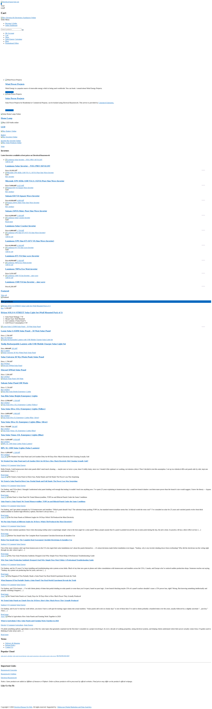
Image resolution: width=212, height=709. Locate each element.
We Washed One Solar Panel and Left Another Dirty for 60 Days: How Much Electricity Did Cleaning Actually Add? (44, 461)
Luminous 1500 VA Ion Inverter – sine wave (25, 282)
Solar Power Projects (14, 98)
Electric (3, 625)
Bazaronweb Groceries (9, 670)
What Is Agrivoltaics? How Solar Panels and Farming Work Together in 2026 (30, 621)
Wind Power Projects (14, 84)
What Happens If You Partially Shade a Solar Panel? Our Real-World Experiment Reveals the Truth (38, 580)
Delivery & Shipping (12, 643)
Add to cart (9, 162)
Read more (9, 222)
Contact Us (9, 647)
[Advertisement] (106, 61)
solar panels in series (44, 656)
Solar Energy (21, 465)
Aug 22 (3, 497)
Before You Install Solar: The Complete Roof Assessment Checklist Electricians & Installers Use (36, 540)
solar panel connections (33, 656)
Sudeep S (4, 465)
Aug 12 (3, 556)
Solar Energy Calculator (13, 39)
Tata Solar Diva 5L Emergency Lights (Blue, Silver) (24, 422)
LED (3, 127)
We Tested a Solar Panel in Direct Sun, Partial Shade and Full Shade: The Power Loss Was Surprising (39, 481)
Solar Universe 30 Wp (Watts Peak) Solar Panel (22, 357)
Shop (7, 37)
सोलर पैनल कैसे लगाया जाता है (63, 656)
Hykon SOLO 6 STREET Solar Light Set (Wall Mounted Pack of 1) (32, 312)
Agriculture (19, 625)
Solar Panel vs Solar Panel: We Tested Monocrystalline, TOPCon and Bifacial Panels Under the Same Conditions (43, 501)
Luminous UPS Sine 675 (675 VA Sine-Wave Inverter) (29, 241)
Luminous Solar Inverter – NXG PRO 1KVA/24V (27, 166)
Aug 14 (3, 536)
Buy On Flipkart (6, 338)
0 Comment (12, 465)
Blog (7, 41)
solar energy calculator (6, 656)
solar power (53, 656)
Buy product (9, 192)
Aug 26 (3, 477)
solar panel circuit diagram (19, 656)
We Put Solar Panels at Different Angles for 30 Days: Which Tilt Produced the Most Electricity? (36, 522)
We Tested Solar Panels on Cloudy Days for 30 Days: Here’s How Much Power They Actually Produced (39, 600)
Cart (6, 35)
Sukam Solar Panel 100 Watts (14, 383)
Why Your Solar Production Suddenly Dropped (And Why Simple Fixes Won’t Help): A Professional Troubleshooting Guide (47, 560)
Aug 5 (3, 596)
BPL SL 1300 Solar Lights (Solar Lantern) (20, 448)
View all (4, 295)
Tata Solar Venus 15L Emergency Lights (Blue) (22, 435)
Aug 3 (3, 616)
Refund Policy (10, 645)
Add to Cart (9, 92)
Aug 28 (3, 457)
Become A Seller (11, 23)
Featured (5, 291)
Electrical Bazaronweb (9, 678)
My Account (9, 33)
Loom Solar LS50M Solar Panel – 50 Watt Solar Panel (26, 331)
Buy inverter (9, 177)
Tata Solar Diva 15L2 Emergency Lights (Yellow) (23, 409)
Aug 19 (3, 517)
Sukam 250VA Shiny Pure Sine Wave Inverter (26, 211)
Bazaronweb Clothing (8, 674)
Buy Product (5, 364)
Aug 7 (3, 576)
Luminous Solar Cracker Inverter (20, 226)
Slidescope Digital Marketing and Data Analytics (74, 707)
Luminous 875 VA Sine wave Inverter (22, 256)
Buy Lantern (5, 351)
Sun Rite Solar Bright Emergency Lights (19, 396)
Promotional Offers (12, 43)
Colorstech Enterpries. (106, 103)
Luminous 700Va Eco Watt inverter (21, 269)
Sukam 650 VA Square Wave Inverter (22, 196)
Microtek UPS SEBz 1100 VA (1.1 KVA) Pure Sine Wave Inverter (34, 181)
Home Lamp (6, 118)
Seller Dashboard (11, 25)
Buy (2, 308)
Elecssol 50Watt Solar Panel (13, 370)
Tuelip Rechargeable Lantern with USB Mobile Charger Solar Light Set (33, 344)
